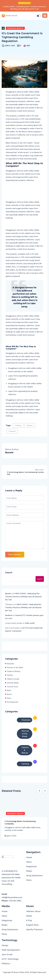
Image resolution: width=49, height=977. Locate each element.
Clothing (18, 425)
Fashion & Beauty (15, 28)
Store (28, 880)
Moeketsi (8, 615)
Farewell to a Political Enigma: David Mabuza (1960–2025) (25, 8)
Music (9, 690)
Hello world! (29, 623)
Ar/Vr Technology (10, 959)
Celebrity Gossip (13, 679)
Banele (8, 593)
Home (29, 857)
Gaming (10, 675)
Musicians (10, 664)
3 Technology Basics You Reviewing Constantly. (25, 473)
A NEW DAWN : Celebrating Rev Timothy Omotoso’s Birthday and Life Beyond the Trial (23, 596)
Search (8, 572)
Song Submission (34, 875)
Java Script (7, 954)
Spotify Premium (34, 929)
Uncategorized (12, 702)
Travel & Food (12, 687)
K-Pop (29, 920)
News (9, 698)
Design (5, 945)
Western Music (33, 911)
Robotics (6, 963)
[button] (44, 15)
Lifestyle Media (13, 683)
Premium (12, 431)
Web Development (11, 950)
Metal (29, 916)
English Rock (32, 925)
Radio (29, 871)
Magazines (31, 866)
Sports (9, 694)
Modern (30, 425)
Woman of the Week (15, 667)
